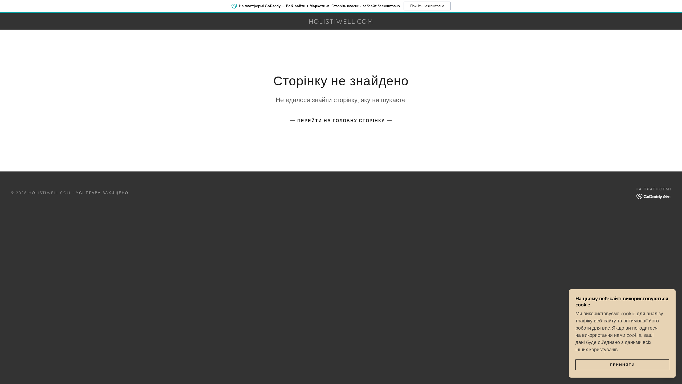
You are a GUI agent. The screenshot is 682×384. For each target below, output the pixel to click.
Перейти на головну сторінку (341, 120)
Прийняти (622, 364)
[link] (341, 22)
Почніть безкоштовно (427, 6)
